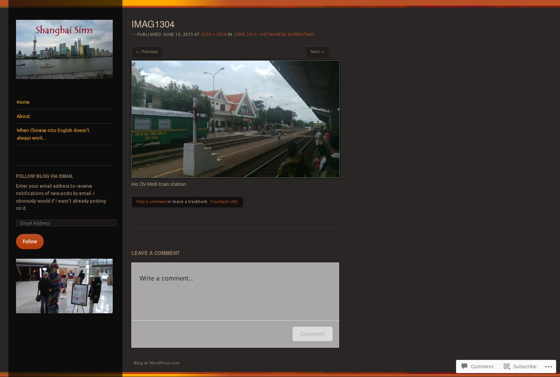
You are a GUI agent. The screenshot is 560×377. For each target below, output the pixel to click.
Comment (313, 333)
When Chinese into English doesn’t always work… (53, 134)
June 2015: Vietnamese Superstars (274, 34)
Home (23, 102)
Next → (317, 51)
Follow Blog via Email (44, 175)
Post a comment (151, 201)
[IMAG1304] (235, 176)
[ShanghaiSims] (64, 81)
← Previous (147, 51)
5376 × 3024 (213, 34)
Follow (30, 241)
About (23, 116)
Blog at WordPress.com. (157, 363)
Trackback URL (224, 201)
